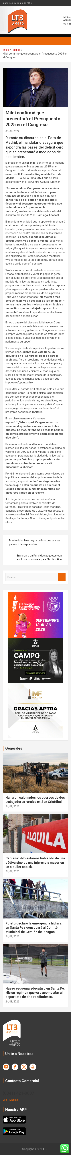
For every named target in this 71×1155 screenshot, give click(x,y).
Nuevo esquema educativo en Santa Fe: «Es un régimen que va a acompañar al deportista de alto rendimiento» (35, 992)
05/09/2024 (12, 131)
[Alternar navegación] (7, 41)
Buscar (62, 577)
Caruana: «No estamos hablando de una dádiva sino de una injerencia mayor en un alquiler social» (35, 862)
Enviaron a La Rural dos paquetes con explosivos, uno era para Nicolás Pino (39, 557)
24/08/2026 (12, 806)
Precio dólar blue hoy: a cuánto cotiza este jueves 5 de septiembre (34, 542)
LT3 (45, 1149)
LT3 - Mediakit (11, 1099)
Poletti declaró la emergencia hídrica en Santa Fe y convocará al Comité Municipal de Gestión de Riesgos (33, 927)
